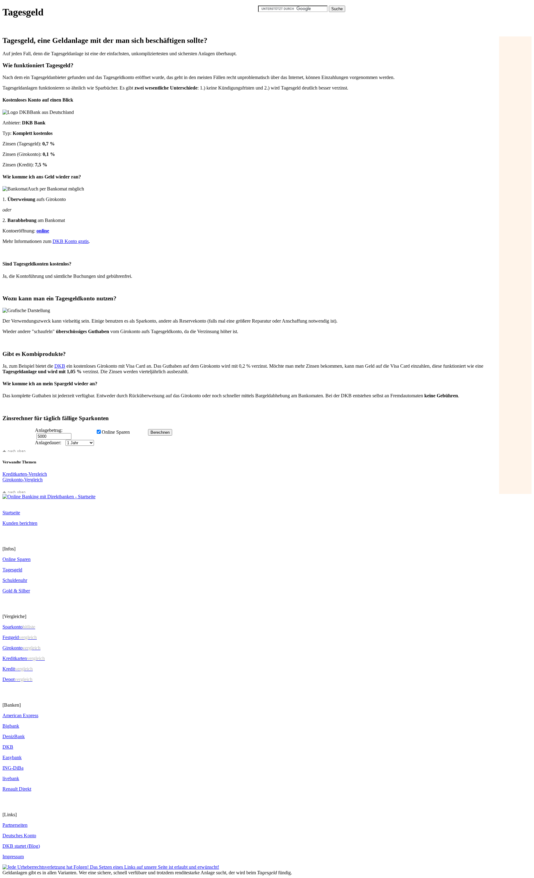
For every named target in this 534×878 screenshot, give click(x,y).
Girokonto (21, 647)
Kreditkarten (23, 658)
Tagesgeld (12, 569)
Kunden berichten (19, 523)
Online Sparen (16, 559)
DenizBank (13, 736)
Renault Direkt (16, 789)
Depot (17, 679)
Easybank (12, 757)
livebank (10, 778)
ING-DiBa (12, 768)
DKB (59, 366)
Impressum (13, 856)
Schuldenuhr (14, 580)
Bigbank (10, 726)
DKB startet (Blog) (21, 846)
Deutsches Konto (19, 835)
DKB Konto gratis (71, 241)
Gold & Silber (16, 590)
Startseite (11, 512)
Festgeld (19, 637)
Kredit (17, 668)
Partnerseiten (15, 825)
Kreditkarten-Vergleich (24, 474)
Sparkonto (18, 626)
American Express (20, 715)
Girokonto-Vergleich (22, 479)
